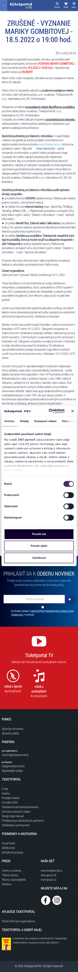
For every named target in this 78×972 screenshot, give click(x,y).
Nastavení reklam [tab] (45, 421)
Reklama (6, 884)
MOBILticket (8, 848)
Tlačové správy (10, 875)
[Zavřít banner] (72, 411)
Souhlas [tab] (9, 421)
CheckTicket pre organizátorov (18, 921)
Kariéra (6, 793)
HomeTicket (8, 843)
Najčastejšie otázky (12, 770)
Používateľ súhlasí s (42, 612)
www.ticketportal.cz (51, 870)
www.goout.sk (48, 875)
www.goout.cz (48, 879)
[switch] (68, 495)
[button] (66, 6)
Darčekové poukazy (12, 852)
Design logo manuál (13, 816)
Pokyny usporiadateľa (14, 879)
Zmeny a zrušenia (11, 870)
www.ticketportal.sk (49, 144)
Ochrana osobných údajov (16, 811)
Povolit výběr (39, 545)
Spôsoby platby (10, 733)
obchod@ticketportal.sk (15, 755)
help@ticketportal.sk (13, 766)
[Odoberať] (70, 599)
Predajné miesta (10, 798)
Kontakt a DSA (10, 802)
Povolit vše (39, 534)
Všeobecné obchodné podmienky (20, 807)
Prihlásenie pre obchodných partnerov (23, 820)
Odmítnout (39, 557)
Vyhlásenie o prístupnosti (16, 825)
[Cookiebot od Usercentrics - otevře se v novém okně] (49, 411)
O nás (5, 789)
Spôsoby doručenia (12, 729)
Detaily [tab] (24, 421)
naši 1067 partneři (23, 439)
